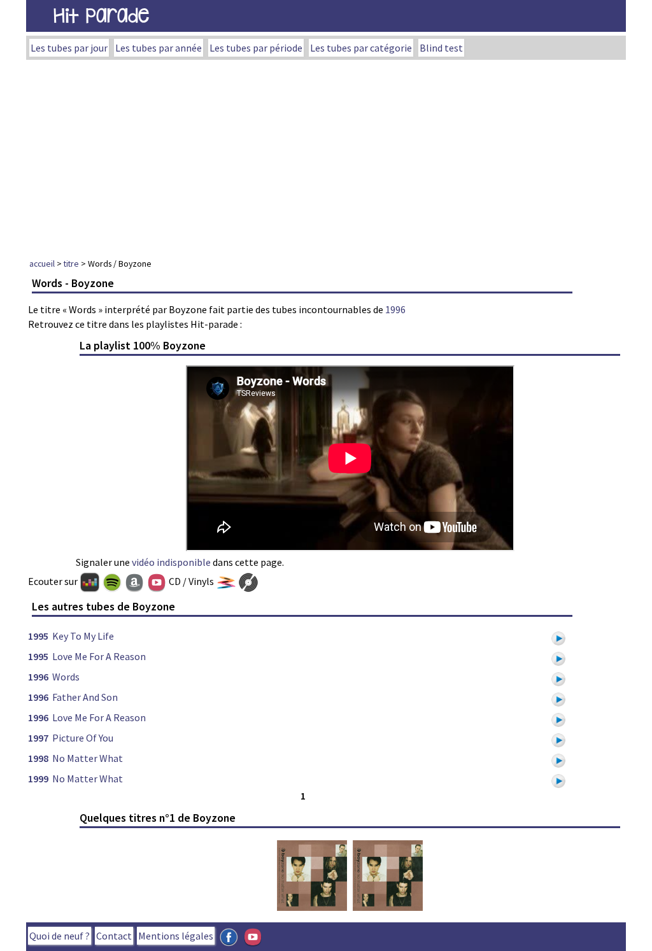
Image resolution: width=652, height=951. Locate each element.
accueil (42, 263)
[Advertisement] (326, 155)
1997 (38, 737)
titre (71, 263)
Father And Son (85, 697)
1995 (38, 636)
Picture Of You (82, 737)
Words (66, 676)
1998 (38, 758)
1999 (38, 778)
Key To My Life (83, 636)
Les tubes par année (158, 47)
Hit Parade (101, 15)
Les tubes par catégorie (361, 47)
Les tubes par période (255, 47)
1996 (395, 309)
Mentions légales (175, 935)
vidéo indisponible (171, 562)
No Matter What (87, 758)
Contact (114, 935)
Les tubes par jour (69, 47)
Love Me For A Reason (99, 656)
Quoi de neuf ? (59, 935)
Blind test (441, 47)
